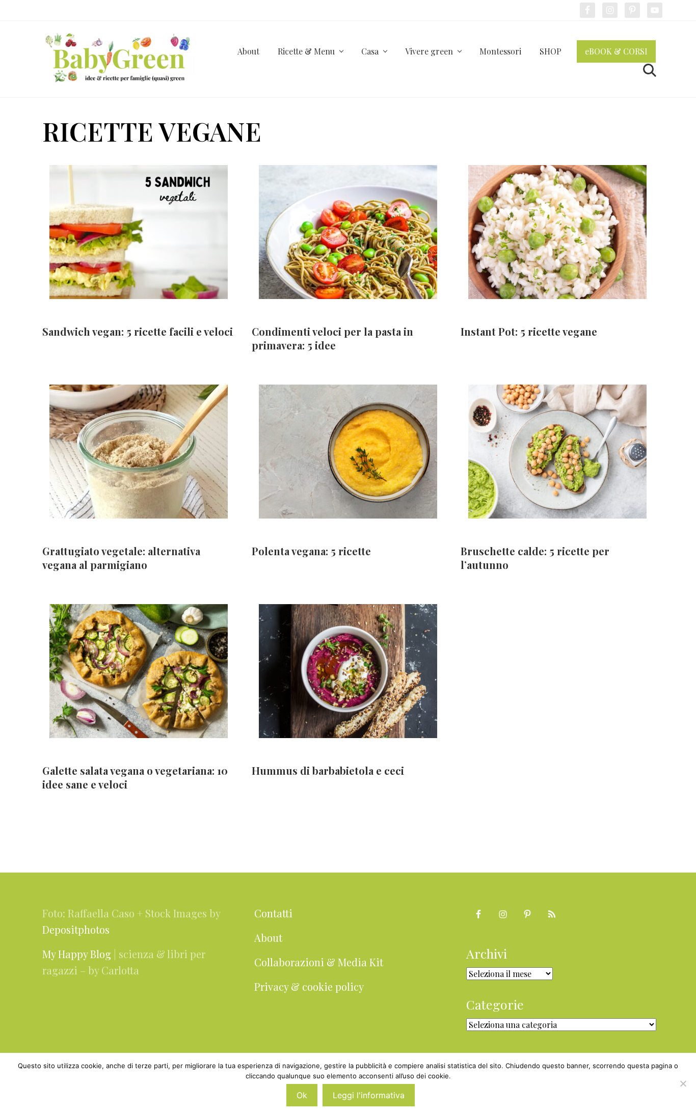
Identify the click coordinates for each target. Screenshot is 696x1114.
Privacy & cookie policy (309, 986)
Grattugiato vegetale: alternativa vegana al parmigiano (121, 558)
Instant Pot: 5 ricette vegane (529, 331)
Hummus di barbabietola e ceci (328, 770)
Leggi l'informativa (369, 1095)
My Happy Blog (76, 954)
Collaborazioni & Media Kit (318, 962)
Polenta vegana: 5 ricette (311, 551)
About (268, 937)
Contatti (273, 913)
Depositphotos (76, 929)
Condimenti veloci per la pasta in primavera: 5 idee (332, 338)
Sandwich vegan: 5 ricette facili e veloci (137, 331)
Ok (302, 1095)
